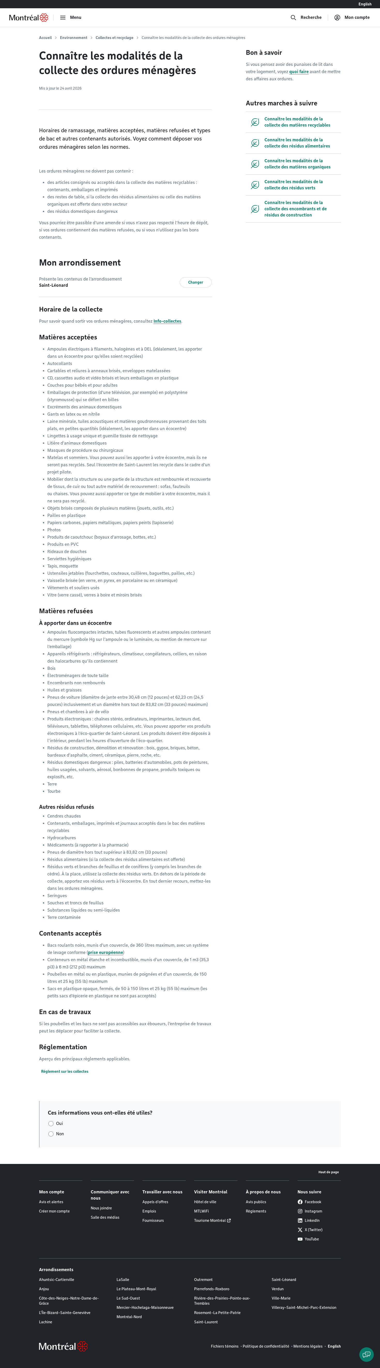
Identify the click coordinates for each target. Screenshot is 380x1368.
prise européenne (105, 952)
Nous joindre (101, 1208)
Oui (59, 1123)
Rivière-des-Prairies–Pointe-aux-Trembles (222, 1300)
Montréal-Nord (129, 1317)
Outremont (203, 1280)
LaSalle (123, 1280)
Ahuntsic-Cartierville (56, 1280)
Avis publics (256, 1202)
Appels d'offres (155, 1202)
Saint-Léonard (284, 1280)
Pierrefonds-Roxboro (211, 1289)
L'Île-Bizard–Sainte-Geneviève (64, 1313)
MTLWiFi (201, 1211)
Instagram (313, 1211)
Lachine (45, 1322)
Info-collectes (167, 321)
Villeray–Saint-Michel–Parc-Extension (304, 1307)
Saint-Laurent (206, 1322)
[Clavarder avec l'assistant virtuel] (366, 1354)
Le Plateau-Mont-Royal (136, 1289)
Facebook (313, 1202)
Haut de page (328, 1172)
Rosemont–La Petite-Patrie (217, 1313)
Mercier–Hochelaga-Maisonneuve (145, 1307)
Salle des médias (105, 1217)
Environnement (73, 38)
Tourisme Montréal (210, 1220)
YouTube (312, 1239)
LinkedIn (312, 1220)
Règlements (256, 1211)
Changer (195, 282)
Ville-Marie (281, 1298)
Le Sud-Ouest (128, 1298)
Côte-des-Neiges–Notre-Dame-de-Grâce (69, 1300)
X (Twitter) (314, 1230)
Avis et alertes (51, 1202)
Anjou (44, 1289)
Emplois (149, 1211)
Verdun (278, 1289)
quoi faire (299, 71)
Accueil (45, 38)
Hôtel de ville (205, 1202)
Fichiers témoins (225, 1346)
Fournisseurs (153, 1220)
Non (60, 1133)
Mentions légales (308, 1346)
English (365, 4)
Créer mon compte (54, 1211)
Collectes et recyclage (114, 38)
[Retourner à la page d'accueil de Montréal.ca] (28, 17)
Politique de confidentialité (266, 1346)
